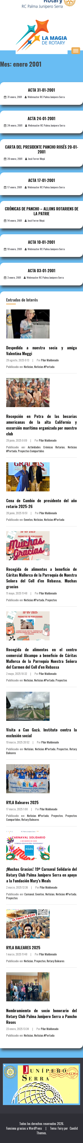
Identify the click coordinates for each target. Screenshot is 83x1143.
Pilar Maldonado (50, 360)
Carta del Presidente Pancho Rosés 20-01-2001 (41, 149)
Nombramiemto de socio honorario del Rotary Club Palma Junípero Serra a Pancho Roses (41, 1016)
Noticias (28, 367)
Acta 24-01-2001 (41, 118)
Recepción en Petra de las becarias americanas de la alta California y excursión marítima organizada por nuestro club (41, 425)
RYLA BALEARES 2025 (23, 947)
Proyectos (51, 600)
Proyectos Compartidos (31, 451)
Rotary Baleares (30, 819)
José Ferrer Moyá (36, 159)
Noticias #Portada (44, 367)
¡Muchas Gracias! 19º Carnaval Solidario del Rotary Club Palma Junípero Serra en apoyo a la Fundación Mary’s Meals (41, 875)
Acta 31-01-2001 (41, 90)
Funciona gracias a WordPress (24, 1128)
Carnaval (29, 894)
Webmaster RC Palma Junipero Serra (46, 97)
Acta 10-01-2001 (41, 242)
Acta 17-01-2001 (41, 180)
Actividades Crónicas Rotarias (46, 447)
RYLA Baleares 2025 (22, 802)
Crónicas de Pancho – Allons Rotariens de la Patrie (41, 211)
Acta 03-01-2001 (41, 270)
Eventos (28, 520)
